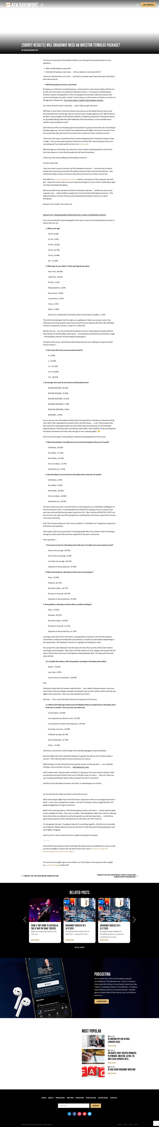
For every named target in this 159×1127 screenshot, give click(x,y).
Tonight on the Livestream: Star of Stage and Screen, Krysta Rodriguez (116, 876)
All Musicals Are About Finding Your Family (114, 927)
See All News (79, 947)
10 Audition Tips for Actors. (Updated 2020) (119, 1040)
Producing (60, 1098)
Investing (80, 1098)
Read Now (35, 940)
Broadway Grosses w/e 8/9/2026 (41, 927)
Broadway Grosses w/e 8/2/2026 (76, 927)
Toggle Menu (41, 4)
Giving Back (103, 1098)
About (51, 1098)
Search (137, 5)
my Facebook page (52, 865)
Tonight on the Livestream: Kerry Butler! (41, 876)
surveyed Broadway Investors (65, 179)
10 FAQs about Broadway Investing (121, 1069)
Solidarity (120, 1124)
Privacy (125, 1124)
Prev (25, 920)
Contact (114, 1098)
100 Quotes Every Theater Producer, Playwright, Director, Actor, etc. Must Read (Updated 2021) (122, 1055)
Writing (70, 1098)
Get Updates (148, 5)
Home (43, 1098)
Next (134, 920)
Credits (135, 1124)
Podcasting (91, 1098)
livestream (83, 144)
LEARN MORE (102, 1001)
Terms (130, 1124)
